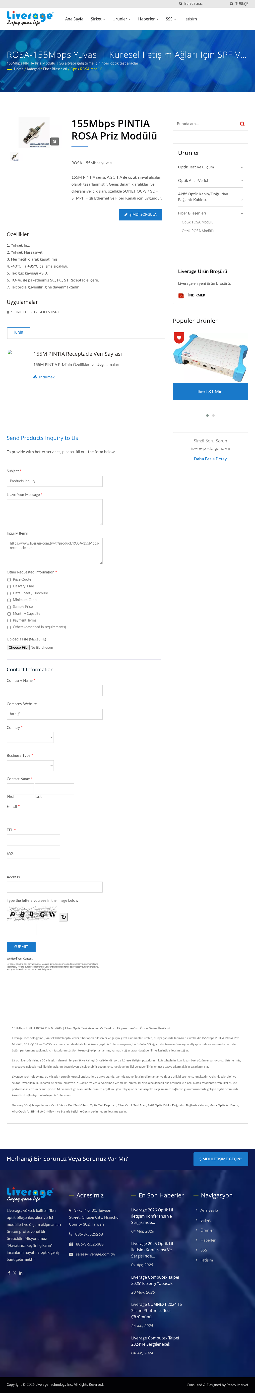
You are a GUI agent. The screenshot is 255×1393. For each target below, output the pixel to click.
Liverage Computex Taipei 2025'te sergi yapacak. (155, 1280)
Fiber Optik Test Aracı (132, 1105)
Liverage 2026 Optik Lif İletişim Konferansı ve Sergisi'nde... (152, 1216)
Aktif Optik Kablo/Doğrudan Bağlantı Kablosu (203, 197)
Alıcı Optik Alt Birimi (25, 1111)
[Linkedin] (20, 1273)
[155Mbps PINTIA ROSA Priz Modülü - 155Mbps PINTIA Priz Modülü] (54, 142)
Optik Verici (59, 1105)
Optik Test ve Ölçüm (196, 167)
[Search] (242, 124)
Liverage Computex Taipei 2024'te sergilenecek (155, 1341)
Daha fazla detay (210, 459)
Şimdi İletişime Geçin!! (220, 1159)
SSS (170, 19)
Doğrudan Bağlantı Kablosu (190, 1105)
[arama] (180, 3)
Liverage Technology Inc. (54, 1385)
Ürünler (120, 19)
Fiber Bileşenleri (55, 69)
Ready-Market (237, 1385)
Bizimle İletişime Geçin (75, 1111)
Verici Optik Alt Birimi (224, 1105)
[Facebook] (9, 1273)
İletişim (190, 19)
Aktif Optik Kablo (159, 1105)
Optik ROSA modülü (86, 69)
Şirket (97, 19)
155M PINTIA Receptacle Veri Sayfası (77, 353)
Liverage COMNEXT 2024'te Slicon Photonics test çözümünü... (156, 1311)
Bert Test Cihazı (78, 1105)
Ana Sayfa (74, 19)
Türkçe (241, 4)
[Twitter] (14, 1273)
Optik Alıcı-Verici (193, 181)
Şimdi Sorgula (143, 214)
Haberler (147, 19)
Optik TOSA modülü (197, 222)
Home (18, 69)
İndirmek (47, 377)
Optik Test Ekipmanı (103, 1105)
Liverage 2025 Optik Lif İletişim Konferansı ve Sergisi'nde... (152, 1250)
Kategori (33, 69)
